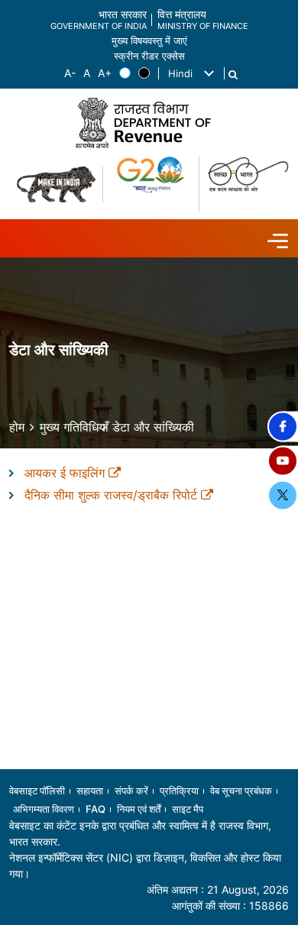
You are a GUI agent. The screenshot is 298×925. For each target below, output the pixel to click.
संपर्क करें (131, 790)
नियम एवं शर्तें (138, 809)
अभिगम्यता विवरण (43, 809)
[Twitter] (282, 495)
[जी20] (152, 184)
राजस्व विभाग (243, 825)
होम (16, 427)
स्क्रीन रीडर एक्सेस (149, 56)
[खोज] (233, 75)
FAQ (95, 809)
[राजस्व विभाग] (149, 122)
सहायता (89, 790)
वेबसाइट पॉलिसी (37, 790)
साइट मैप (187, 809)
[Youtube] (282, 460)
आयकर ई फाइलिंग (66, 472)
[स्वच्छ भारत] (248, 184)
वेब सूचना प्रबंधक (241, 790)
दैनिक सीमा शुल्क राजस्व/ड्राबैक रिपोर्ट (112, 495)
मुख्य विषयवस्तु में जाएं (149, 41)
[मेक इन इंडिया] (56, 184)
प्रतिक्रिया (179, 790)
